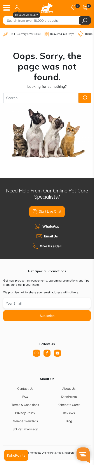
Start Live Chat (50, 211)
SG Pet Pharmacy (25, 429)
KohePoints (69, 397)
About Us (68, 388)
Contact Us (25, 388)
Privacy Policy (25, 413)
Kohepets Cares (69, 405)
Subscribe (47, 316)
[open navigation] (8, 8)
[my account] (18, 8)
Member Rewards (25, 421)
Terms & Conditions (25, 405)
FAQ (25, 397)
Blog (69, 421)
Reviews (69, 413)
